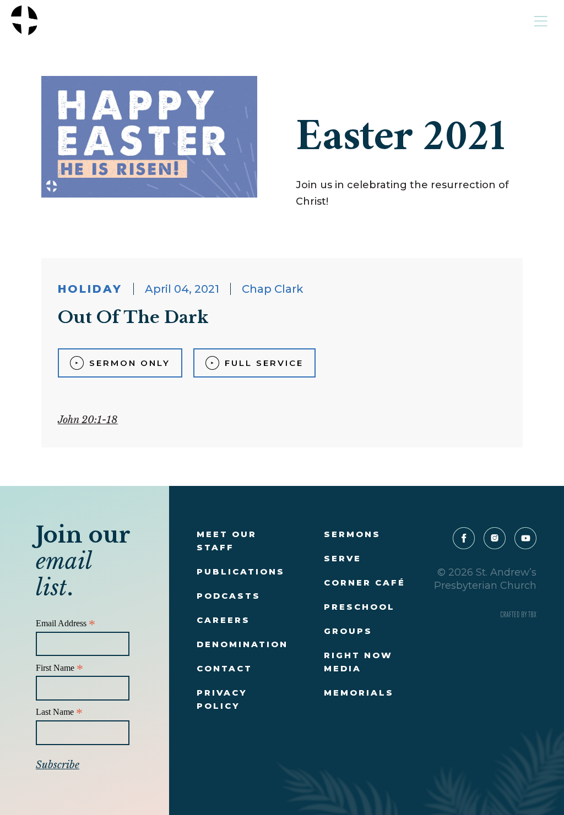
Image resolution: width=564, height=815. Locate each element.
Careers (223, 620)
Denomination (242, 644)
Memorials (359, 692)
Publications (241, 571)
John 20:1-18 (88, 420)
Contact (224, 668)
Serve (342, 558)
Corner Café (364, 582)
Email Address (65, 623)
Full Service (264, 363)
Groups (348, 631)
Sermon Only (129, 363)
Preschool (359, 606)
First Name (59, 668)
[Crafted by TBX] (518, 614)
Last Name (59, 712)
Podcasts (229, 595)
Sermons (352, 534)
